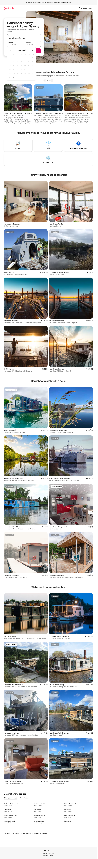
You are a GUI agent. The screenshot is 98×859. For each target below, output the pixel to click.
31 (14, 77)
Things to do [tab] (24, 798)
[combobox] (24, 38)
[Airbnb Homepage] (9, 8)
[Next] (51, 80)
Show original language (63, 2)
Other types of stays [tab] (10, 798)
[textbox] (15, 45)
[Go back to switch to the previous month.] (10, 50)
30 (10, 77)
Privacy (45, 856)
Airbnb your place (85, 8)
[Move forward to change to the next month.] (32, 50)
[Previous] (44, 80)
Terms (51, 856)
